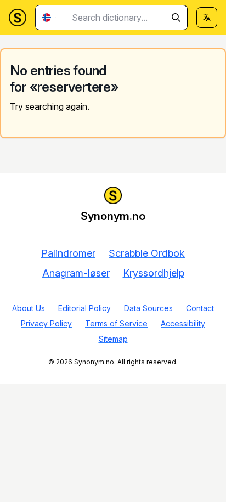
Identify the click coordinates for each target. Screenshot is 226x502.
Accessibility (183, 323)
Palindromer (68, 253)
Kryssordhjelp (153, 273)
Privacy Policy (46, 323)
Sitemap (113, 338)
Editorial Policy (84, 308)
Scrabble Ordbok (147, 253)
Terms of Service (116, 323)
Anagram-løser (76, 273)
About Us (28, 308)
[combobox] (125, 17)
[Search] (176, 17)
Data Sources (148, 308)
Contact (200, 308)
